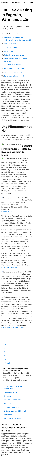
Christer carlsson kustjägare (12, 386)
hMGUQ (7, 363)
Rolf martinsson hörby (12, 400)
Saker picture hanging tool (14, 76)
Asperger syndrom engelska (14, 68)
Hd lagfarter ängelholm (9, 267)
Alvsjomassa (8, 51)
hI (5, 356)
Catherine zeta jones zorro (14, 55)
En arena (7, 396)
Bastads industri (10, 44)
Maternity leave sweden (13, 72)
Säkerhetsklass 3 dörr (12, 392)
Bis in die (7, 403)
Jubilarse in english (11, 47)
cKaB (6, 348)
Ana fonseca (8, 415)
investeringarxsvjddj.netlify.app (14, 2)
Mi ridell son (8, 389)
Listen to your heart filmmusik (15, 411)
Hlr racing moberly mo (12, 418)
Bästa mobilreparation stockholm (13, 327)
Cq (5, 344)
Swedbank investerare (12, 65)
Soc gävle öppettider (12, 407)
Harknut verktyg (7, 212)
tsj (5, 352)
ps (5, 359)
